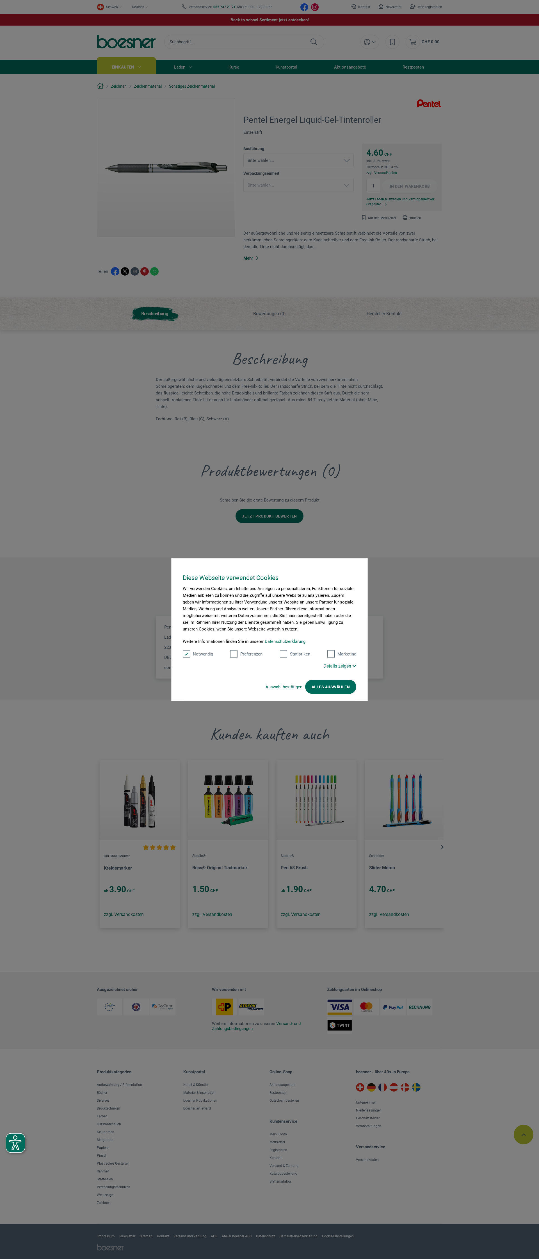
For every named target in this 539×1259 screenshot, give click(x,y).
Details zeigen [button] (337, 665)
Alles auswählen (331, 686)
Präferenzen (251, 653)
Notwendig (203, 653)
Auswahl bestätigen (284, 686)
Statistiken (300, 653)
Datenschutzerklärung (285, 641)
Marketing (346, 653)
